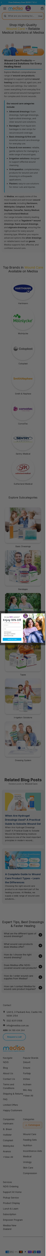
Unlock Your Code (11, 639)
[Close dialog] (43, 615)
